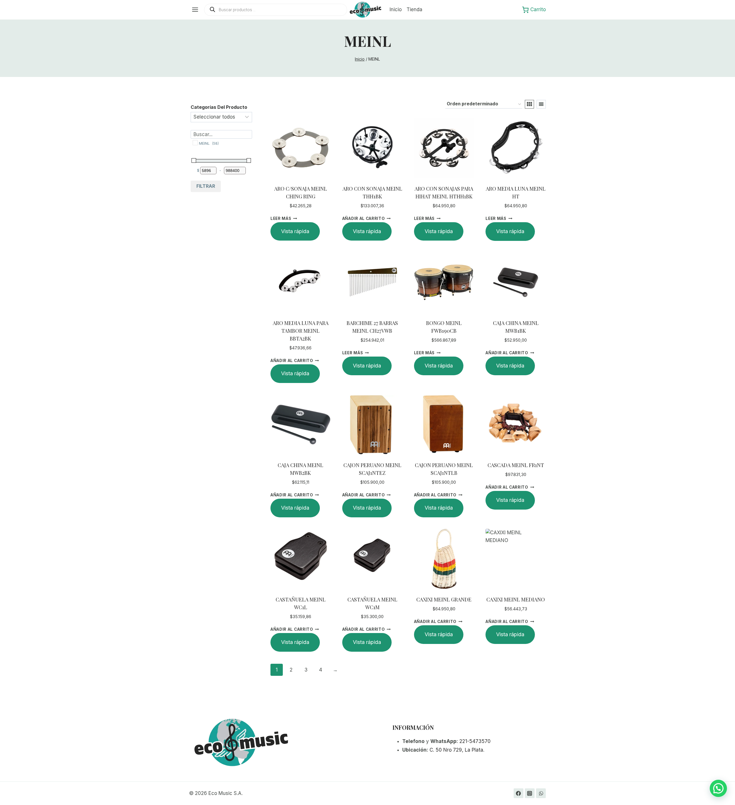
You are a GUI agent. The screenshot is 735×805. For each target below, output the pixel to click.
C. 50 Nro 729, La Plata (456, 750)
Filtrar (205, 186)
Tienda (414, 9)
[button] (718, 788)
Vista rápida (295, 231)
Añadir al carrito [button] (363, 218)
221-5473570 (475, 741)
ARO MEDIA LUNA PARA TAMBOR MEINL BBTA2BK (300, 331)
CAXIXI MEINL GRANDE (443, 599)
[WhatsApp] (541, 793)
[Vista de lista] (541, 104)
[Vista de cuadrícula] (529, 104)
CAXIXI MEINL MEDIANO (515, 599)
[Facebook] (518, 793)
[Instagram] (530, 793)
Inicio (396, 9)
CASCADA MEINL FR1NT (516, 465)
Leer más (280, 218)
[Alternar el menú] (195, 10)
